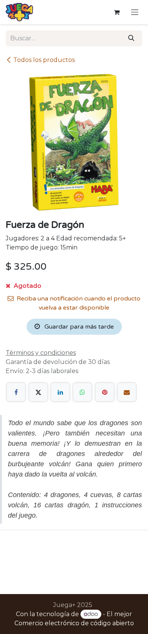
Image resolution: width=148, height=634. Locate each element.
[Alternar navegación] (134, 12)
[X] (38, 392)
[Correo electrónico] (127, 392)
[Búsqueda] (131, 38)
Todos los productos (44, 60)
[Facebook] (16, 392)
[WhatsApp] (82, 392)
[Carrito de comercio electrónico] (116, 12)
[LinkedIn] (60, 392)
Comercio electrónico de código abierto (74, 623)
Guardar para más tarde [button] (78, 327)
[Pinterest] (105, 392)
